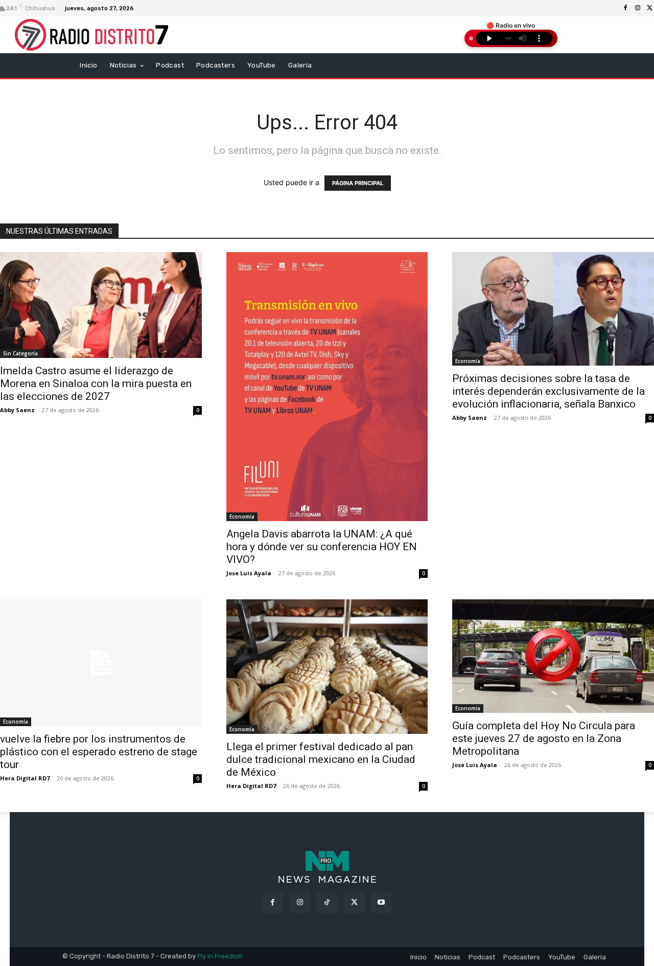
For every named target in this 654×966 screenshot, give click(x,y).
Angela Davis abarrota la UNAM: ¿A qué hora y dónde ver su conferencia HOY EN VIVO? (321, 547)
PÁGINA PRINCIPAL (357, 183)
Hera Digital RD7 (25, 778)
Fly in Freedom (220, 956)
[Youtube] (381, 902)
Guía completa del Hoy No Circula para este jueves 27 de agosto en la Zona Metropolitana (543, 738)
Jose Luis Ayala (248, 573)
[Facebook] (625, 8)
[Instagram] (638, 8)
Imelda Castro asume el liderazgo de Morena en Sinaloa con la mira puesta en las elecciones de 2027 (96, 383)
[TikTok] (327, 902)
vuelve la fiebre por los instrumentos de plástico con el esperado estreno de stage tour (98, 752)
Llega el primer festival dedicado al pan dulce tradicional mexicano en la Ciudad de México (320, 759)
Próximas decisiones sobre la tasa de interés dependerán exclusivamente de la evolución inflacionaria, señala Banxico (548, 391)
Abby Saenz (17, 410)
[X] (354, 902)
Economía (241, 516)
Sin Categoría (20, 353)
